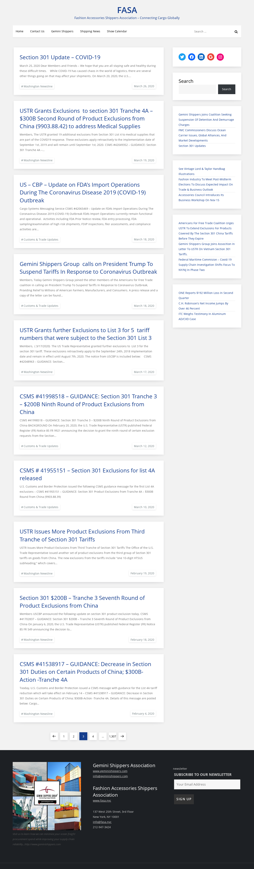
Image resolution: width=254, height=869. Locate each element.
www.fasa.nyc (102, 800)
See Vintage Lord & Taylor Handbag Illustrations (202, 171)
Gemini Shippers (62, 31)
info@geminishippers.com (110, 776)
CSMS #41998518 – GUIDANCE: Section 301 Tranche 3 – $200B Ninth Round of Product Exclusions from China (88, 403)
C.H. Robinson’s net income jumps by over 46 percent (203, 305)
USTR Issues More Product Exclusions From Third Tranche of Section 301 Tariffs (82, 535)
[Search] (236, 31)
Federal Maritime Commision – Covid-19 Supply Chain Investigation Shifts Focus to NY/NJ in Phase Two (207, 265)
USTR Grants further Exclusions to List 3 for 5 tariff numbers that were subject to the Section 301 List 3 (86, 333)
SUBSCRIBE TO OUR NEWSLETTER (203, 774)
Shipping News (90, 31)
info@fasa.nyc (102, 822)
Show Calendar (117, 31)
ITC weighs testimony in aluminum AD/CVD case (202, 316)
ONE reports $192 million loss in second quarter (206, 295)
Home (19, 31)
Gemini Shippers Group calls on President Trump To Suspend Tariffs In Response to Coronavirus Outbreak (88, 267)
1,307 (112, 736)
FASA (127, 9)
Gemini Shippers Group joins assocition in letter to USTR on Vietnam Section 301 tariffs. (207, 249)
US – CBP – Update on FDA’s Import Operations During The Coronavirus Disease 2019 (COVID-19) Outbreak (83, 192)
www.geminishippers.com (110, 771)
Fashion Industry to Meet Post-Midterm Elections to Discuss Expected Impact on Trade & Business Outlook (206, 184)
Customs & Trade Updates (41, 239)
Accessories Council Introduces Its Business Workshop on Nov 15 (201, 197)
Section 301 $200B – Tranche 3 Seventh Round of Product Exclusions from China (82, 601)
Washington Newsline (38, 86)
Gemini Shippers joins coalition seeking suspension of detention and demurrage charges (206, 120)
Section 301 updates (192, 146)
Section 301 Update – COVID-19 (60, 57)
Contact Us (37, 31)
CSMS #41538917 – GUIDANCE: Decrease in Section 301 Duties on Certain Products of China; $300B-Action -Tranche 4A (85, 671)
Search (186, 81)
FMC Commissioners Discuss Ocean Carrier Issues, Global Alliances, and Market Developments (202, 135)
